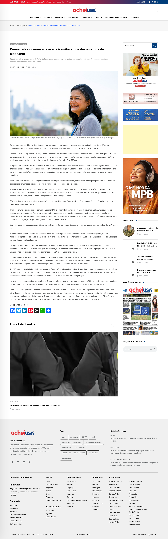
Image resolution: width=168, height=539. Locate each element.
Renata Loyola (134, 515)
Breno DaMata (114, 488)
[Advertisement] (140, 139)
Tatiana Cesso (134, 525)
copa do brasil (80, 448)
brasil (93, 437)
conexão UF (66, 448)
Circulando (113, 497)
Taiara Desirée (134, 521)
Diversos (95, 500)
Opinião (132, 503)
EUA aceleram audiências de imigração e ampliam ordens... (35, 405)
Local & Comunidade (21, 477)
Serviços (98, 17)
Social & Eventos (52, 517)
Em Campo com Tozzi (18, 515)
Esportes (49, 497)
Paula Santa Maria (136, 506)
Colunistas (114, 477)
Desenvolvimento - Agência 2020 (145, 535)
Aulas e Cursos (97, 503)
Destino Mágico (115, 506)
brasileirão (77, 442)
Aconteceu (50, 510)
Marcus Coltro (134, 494)
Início (14, 534)
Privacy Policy (31, 534)
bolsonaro (74, 437)
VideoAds (97, 477)
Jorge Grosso (134, 488)
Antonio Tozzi (18, 67)
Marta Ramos (134, 500)
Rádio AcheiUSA (16, 521)
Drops (111, 510)
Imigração (21, 25)
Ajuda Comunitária (16, 518)
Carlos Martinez (115, 491)
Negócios (86, 17)
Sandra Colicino (134, 518)
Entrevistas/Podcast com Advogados (24, 492)
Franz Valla (113, 516)
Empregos (59, 17)
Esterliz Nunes (114, 513)
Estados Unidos (123, 459)
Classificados (74, 477)
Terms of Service (42, 534)
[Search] (157, 12)
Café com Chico (16, 524)
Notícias (13, 495)
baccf (64, 437)
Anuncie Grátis (21, 534)
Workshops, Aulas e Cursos (116, 17)
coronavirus (93, 453)
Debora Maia (113, 503)
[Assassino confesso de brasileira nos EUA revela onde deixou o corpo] (129, 231)
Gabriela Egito (114, 519)
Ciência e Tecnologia (53, 500)
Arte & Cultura (53, 506)
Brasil (113, 459)
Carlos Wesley (114, 494)
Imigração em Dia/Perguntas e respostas (25, 489)
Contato (50, 534)
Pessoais (134, 17)
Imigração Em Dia (135, 481)
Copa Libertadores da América (73, 453)
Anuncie (70, 506)
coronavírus (66, 458)
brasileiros (66, 442)
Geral (49, 477)
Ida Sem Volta (114, 522)
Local (113, 435)
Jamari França (134, 485)
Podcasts (15, 501)
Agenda (49, 514)
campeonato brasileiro (93, 442)
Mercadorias (73, 17)
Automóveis (34, 17)
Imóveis (47, 17)
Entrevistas (14, 508)
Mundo (48, 491)
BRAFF (84, 437)
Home (12, 25)
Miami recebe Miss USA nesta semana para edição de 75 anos (49, 2)
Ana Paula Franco (115, 481)
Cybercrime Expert (116, 500)
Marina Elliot (133, 497)
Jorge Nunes (133, 491)
